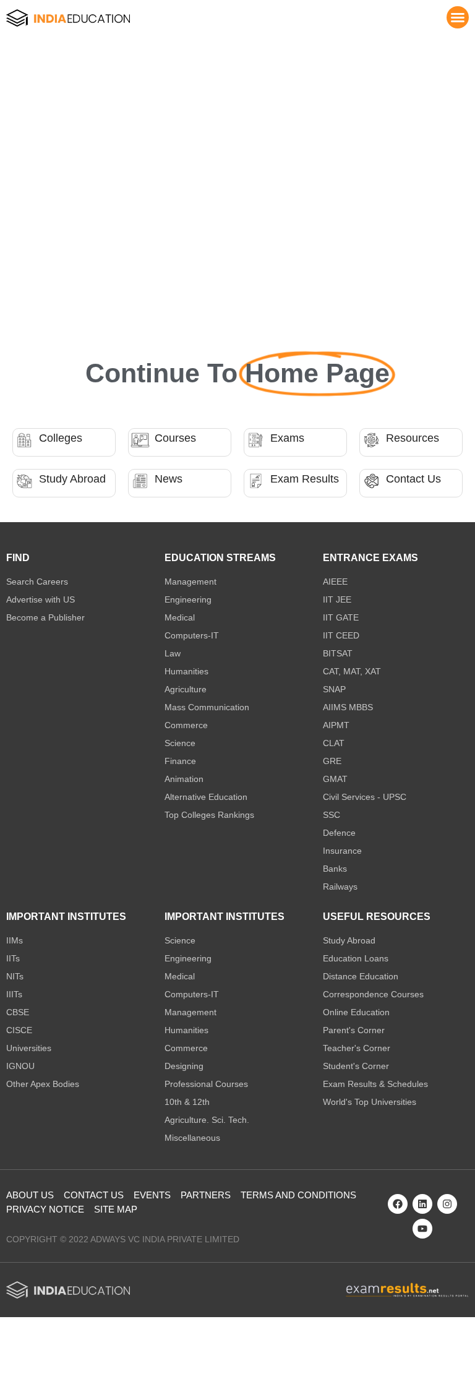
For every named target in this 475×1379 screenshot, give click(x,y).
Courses (175, 438)
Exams (287, 438)
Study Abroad (72, 479)
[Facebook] (398, 1204)
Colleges (60, 438)
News (168, 479)
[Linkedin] (422, 1204)
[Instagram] (447, 1204)
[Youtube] (422, 1229)
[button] (458, 17)
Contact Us (413, 479)
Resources (412, 438)
